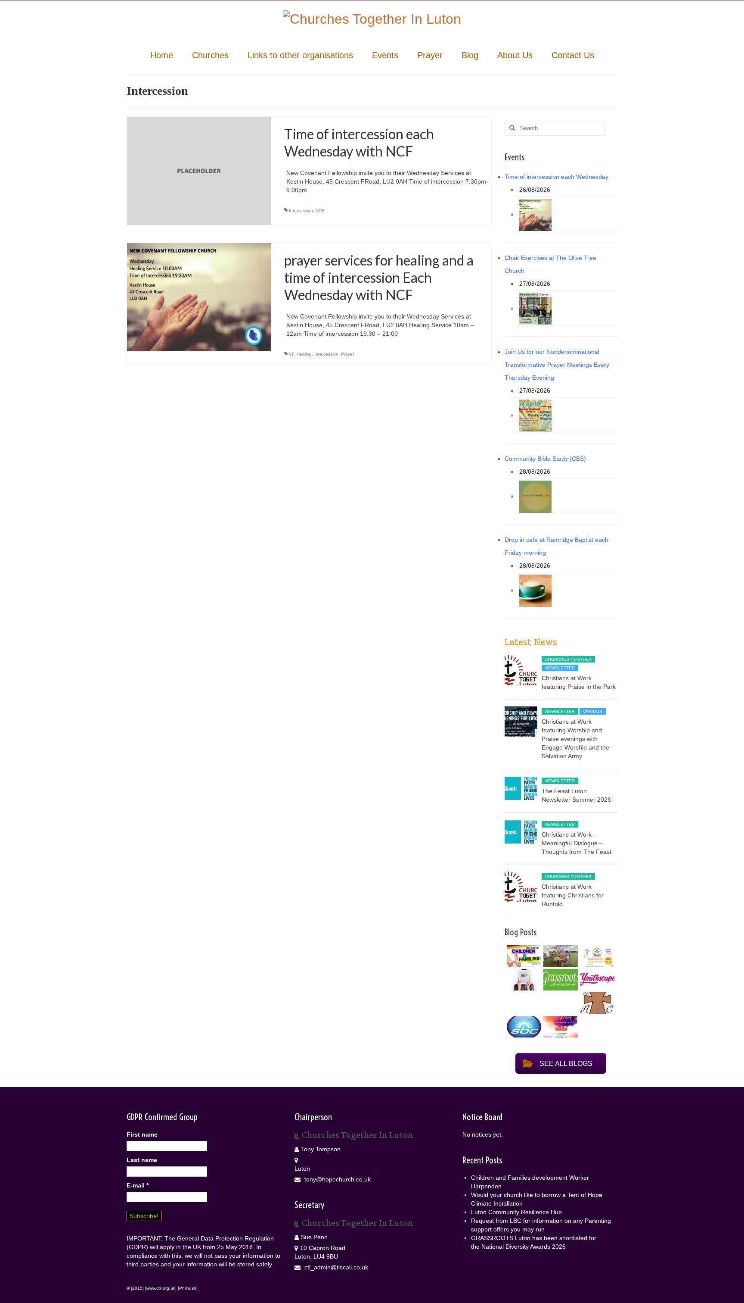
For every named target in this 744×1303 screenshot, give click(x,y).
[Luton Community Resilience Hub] (596, 956)
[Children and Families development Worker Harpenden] (523, 956)
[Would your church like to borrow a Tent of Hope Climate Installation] (559, 956)
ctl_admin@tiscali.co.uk (335, 1267)
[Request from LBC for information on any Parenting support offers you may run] (523, 980)
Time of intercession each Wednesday (556, 176)
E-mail (138, 1185)
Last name (142, 1159)
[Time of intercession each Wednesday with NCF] (199, 170)
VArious (592, 711)
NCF (320, 210)
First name (142, 1134)
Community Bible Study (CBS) (545, 458)
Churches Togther (568, 659)
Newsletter (560, 668)
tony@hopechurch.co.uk (337, 1179)
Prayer (347, 354)
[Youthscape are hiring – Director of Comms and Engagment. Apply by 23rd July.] (596, 979)
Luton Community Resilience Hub (516, 1212)
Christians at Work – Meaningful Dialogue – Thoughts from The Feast (576, 843)
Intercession (301, 210)
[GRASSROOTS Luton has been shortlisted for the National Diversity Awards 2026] (559, 980)
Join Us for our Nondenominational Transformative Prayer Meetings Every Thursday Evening (557, 364)
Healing (304, 354)
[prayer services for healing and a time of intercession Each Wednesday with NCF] (199, 296)
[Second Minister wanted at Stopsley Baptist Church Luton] (523, 1026)
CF (291, 354)
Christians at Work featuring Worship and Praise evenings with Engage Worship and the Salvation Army (575, 738)
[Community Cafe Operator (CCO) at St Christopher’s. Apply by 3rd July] (596, 1003)
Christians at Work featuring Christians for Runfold (573, 895)
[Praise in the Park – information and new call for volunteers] (559, 1026)
